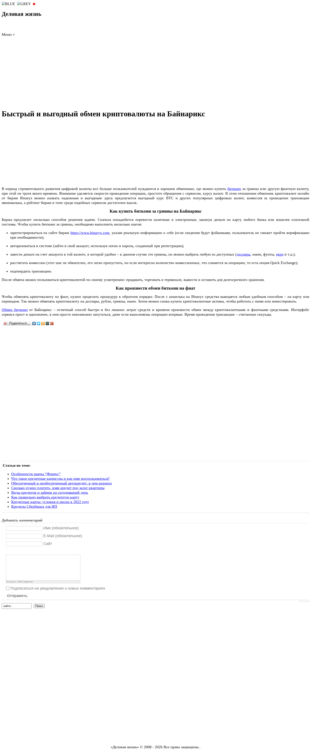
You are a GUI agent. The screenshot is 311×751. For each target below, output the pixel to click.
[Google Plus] (52, 323)
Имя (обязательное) (61, 528)
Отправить (17, 596)
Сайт (47, 544)
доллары (243, 254)
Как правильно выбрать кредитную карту (45, 497)
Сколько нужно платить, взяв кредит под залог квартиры (58, 488)
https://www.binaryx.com (89, 233)
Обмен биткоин (15, 310)
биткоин (234, 189)
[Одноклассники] (43, 323)
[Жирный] (8, 551)
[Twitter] (38, 323)
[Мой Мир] (47, 323)
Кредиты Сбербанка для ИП (34, 506)
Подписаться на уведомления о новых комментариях (57, 588)
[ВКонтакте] (34, 323)
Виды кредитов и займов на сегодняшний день (49, 492)
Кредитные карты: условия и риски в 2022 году (50, 502)
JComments (304, 601)
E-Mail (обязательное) (62, 536)
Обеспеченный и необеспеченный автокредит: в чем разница (61, 483)
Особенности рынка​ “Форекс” (36, 474)
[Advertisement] (155, 74)
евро (279, 254)
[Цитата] (13, 551)
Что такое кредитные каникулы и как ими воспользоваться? (60, 478)
